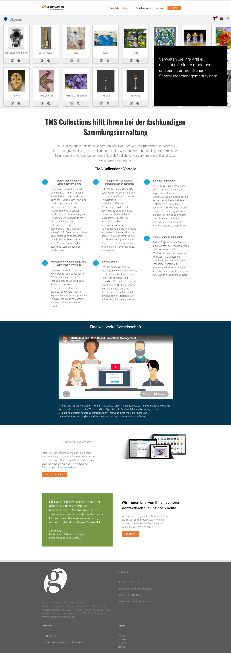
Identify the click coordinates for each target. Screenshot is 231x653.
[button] (186, 8)
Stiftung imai (50, 636)
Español (122, 643)
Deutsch (122, 646)
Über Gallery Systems (130, 595)
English (121, 636)
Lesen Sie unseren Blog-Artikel (135, 601)
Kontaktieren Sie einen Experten (135, 582)
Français (122, 639)
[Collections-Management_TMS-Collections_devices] (153, 434)
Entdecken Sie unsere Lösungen (135, 588)
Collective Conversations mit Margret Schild (66, 642)
